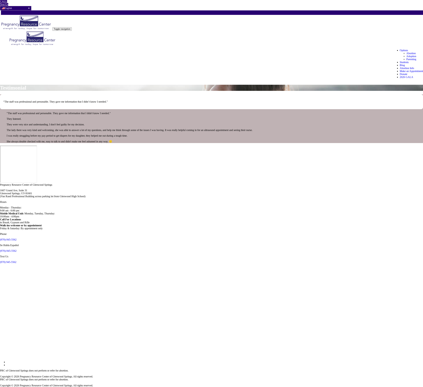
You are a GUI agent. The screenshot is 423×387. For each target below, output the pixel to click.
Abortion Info (407, 68)
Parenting (411, 59)
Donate (403, 74)
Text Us (4, 4)
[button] (15, 8)
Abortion (411, 53)
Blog (402, 65)
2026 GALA (406, 77)
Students (404, 62)
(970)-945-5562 (8, 239)
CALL (3, 1)
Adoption (411, 56)
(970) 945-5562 (8, 262)
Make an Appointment (411, 71)
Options (404, 50)
